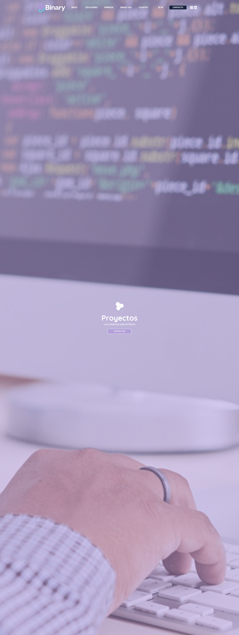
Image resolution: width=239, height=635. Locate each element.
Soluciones (92, 7)
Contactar (119, 331)
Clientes (143, 7)
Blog (160, 7)
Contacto (178, 7)
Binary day (126, 7)
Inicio (74, 7)
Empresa (108, 7)
